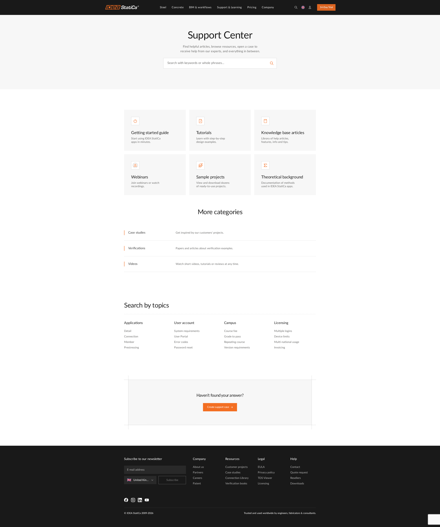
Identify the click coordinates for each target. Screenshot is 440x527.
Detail (127, 331)
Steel (163, 7)
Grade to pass (232, 336)
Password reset (183, 347)
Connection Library (237, 478)
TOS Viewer (265, 478)
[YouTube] (147, 500)
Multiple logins (283, 331)
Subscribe (172, 480)
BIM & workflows (200, 7)
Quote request (299, 472)
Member (129, 342)
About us (198, 467)
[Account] (310, 7)
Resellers (295, 478)
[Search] (296, 7)
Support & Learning (229, 7)
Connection (131, 336)
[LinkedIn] (140, 500)
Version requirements (237, 347)
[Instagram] (133, 500)
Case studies (232, 472)
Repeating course (234, 342)
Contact (295, 467)
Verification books (236, 483)
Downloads (297, 483)
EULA (261, 467)
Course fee (230, 331)
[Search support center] (272, 63)
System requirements (187, 331)
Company (268, 7)
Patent (197, 483)
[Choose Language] (303, 7)
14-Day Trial (326, 7)
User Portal (181, 336)
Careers (197, 478)
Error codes (181, 342)
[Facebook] (126, 500)
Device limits (282, 336)
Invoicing (279, 347)
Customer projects (236, 467)
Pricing (251, 7)
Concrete (178, 7)
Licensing (263, 483)
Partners (198, 472)
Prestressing (131, 347)
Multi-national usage (286, 342)
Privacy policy (266, 472)
